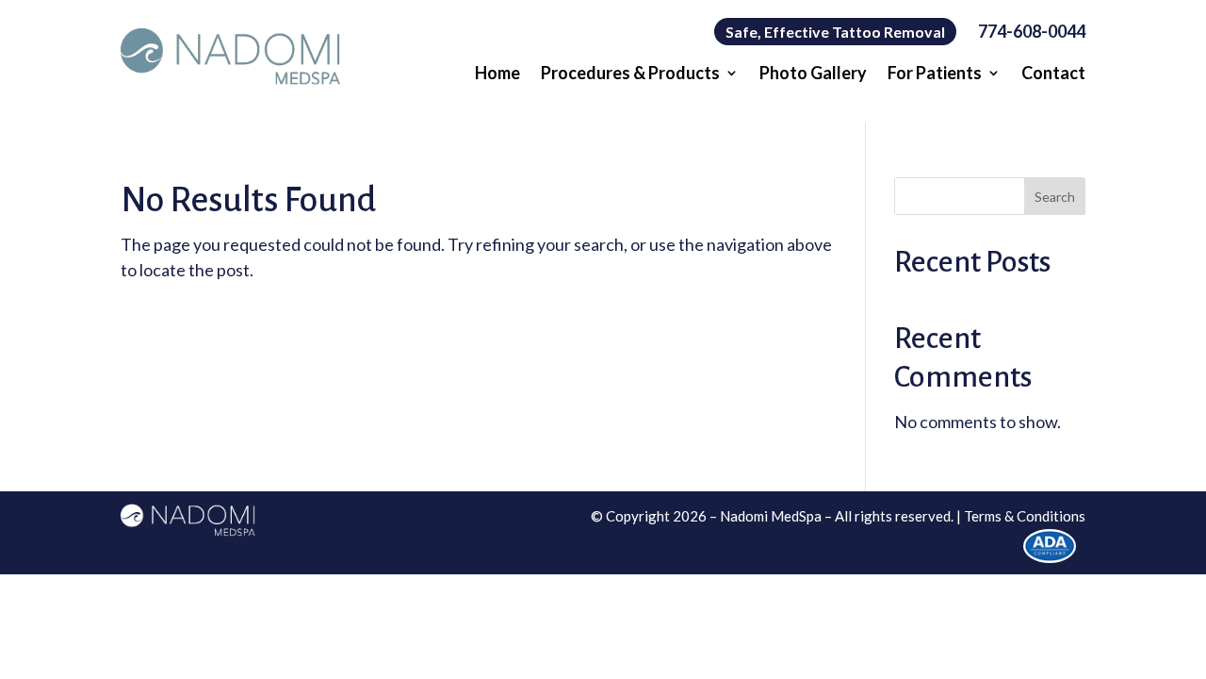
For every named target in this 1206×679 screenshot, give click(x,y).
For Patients (935, 74)
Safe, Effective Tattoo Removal (835, 32)
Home (497, 74)
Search (1055, 197)
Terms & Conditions (1024, 515)
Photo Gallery (813, 74)
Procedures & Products (630, 74)
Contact (1053, 74)
